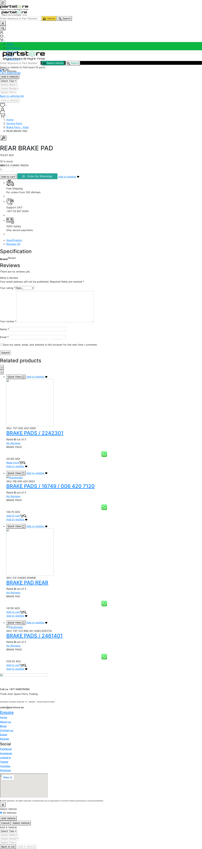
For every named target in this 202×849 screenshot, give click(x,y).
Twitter (4, 761)
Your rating (7, 288)
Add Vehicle (8, 818)
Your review (8, 321)
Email (4, 337)
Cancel (5, 823)
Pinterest (5, 770)
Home (9, 44)
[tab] (104, 240)
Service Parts (14, 123)
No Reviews (13, 443)
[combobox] (20, 18)
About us (5, 721)
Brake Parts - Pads (17, 127)
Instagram (6, 753)
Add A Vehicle (9, 76)
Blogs (3, 726)
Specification (14, 240)
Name (4, 329)
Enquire (7, 712)
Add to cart (8, 176)
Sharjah (4, 738)
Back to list (8, 846)
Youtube (5, 766)
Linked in (5, 757)
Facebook (6, 748)
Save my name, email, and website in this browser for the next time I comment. (50, 344)
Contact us (6, 730)
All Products (13, 47)
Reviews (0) (13, 244)
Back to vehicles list (12, 96)
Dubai (3, 734)
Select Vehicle (21, 823)
